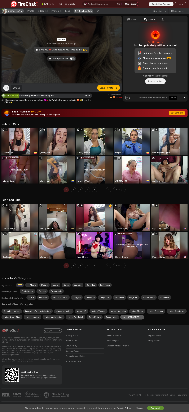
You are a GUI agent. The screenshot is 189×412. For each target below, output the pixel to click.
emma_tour (8, 278)
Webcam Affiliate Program (118, 346)
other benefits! (160, 76)
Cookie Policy (124, 408)
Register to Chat (155, 81)
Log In (180, 4)
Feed (67, 11)
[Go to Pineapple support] (47, 395)
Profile (30, 11)
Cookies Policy (72, 351)
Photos (56, 11)
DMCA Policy (71, 346)
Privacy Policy (72, 335)
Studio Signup (113, 341)
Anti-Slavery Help (73, 361)
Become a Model (114, 335)
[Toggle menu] (4, 4)
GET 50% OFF (177, 113)
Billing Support (154, 341)
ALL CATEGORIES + (132, 317)
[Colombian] (20, 285)
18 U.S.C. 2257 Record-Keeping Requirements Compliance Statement (157, 395)
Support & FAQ (154, 335)
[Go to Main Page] (24, 4)
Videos (43, 11)
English (50, 330)
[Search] (119, 4)
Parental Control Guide (75, 356)
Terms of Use (71, 341)
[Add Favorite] (6, 88)
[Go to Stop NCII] (61, 395)
